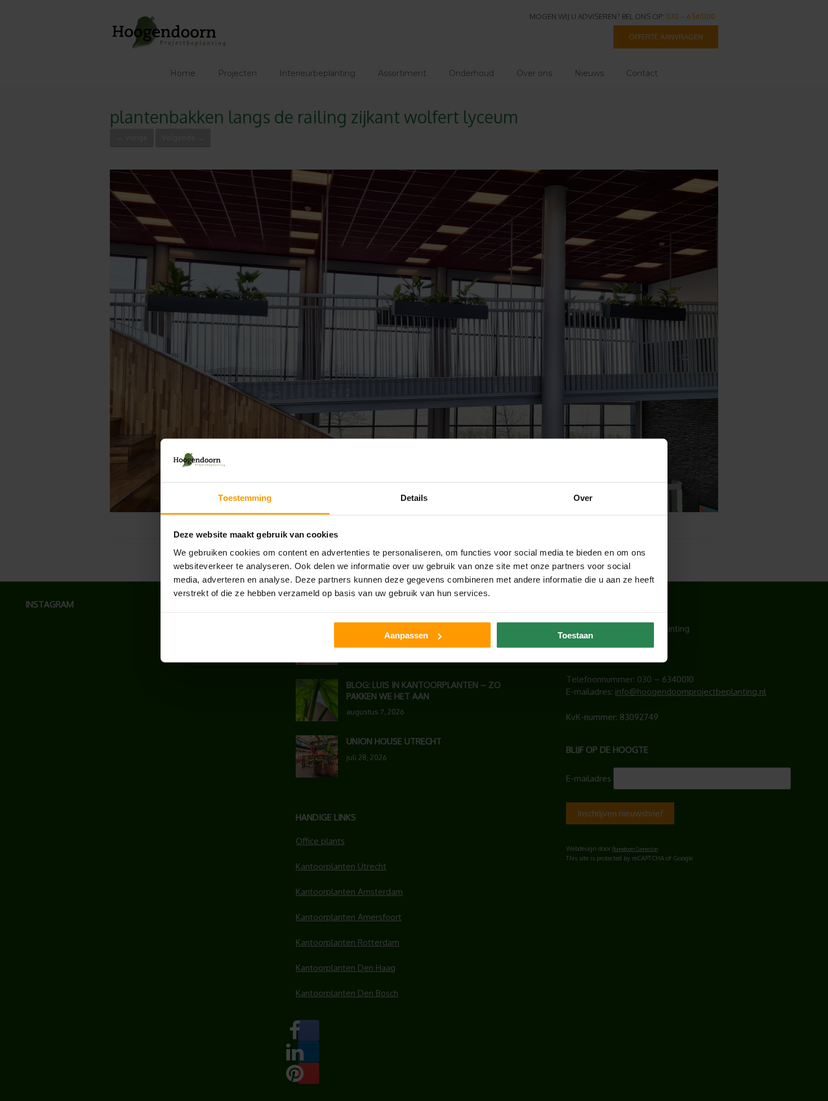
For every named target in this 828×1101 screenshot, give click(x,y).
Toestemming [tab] (244, 497)
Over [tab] (583, 497)
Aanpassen (406, 635)
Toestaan (575, 635)
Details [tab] (414, 497)
